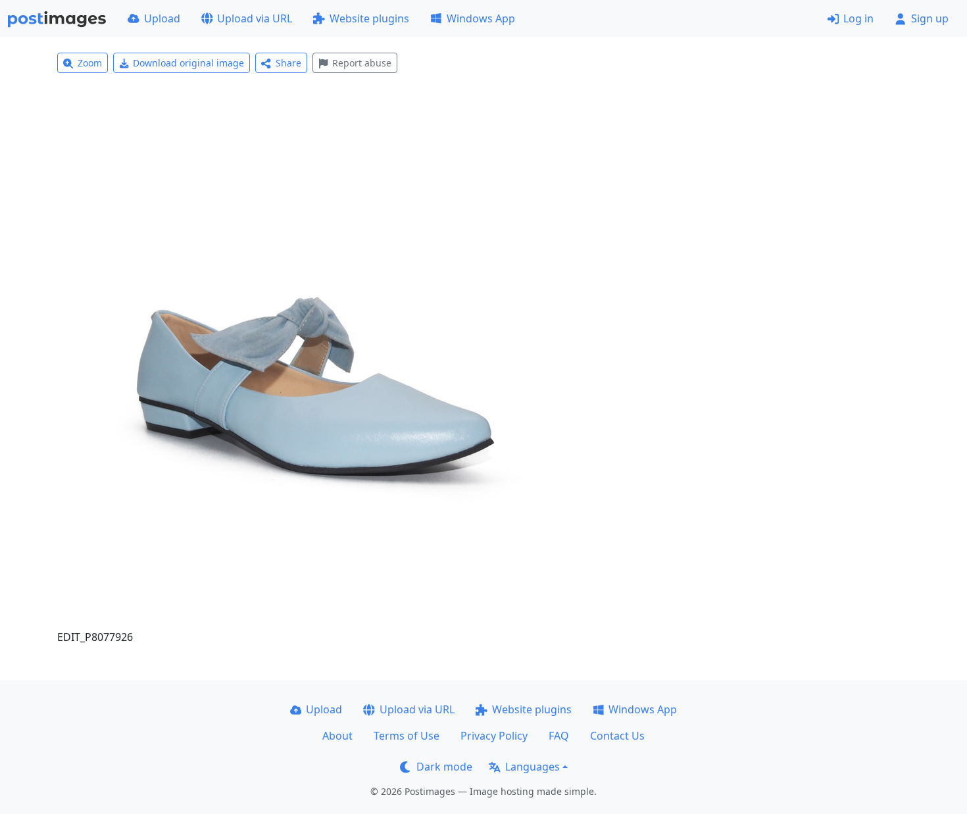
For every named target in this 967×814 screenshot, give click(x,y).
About (337, 735)
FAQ (559, 735)
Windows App (481, 18)
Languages (532, 766)
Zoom (90, 63)
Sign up (930, 18)
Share (288, 63)
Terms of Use (406, 735)
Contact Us (617, 735)
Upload (162, 18)
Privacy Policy (494, 735)
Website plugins (369, 18)
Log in (858, 18)
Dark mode (444, 766)
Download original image (188, 63)
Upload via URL (254, 18)
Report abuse (361, 63)
